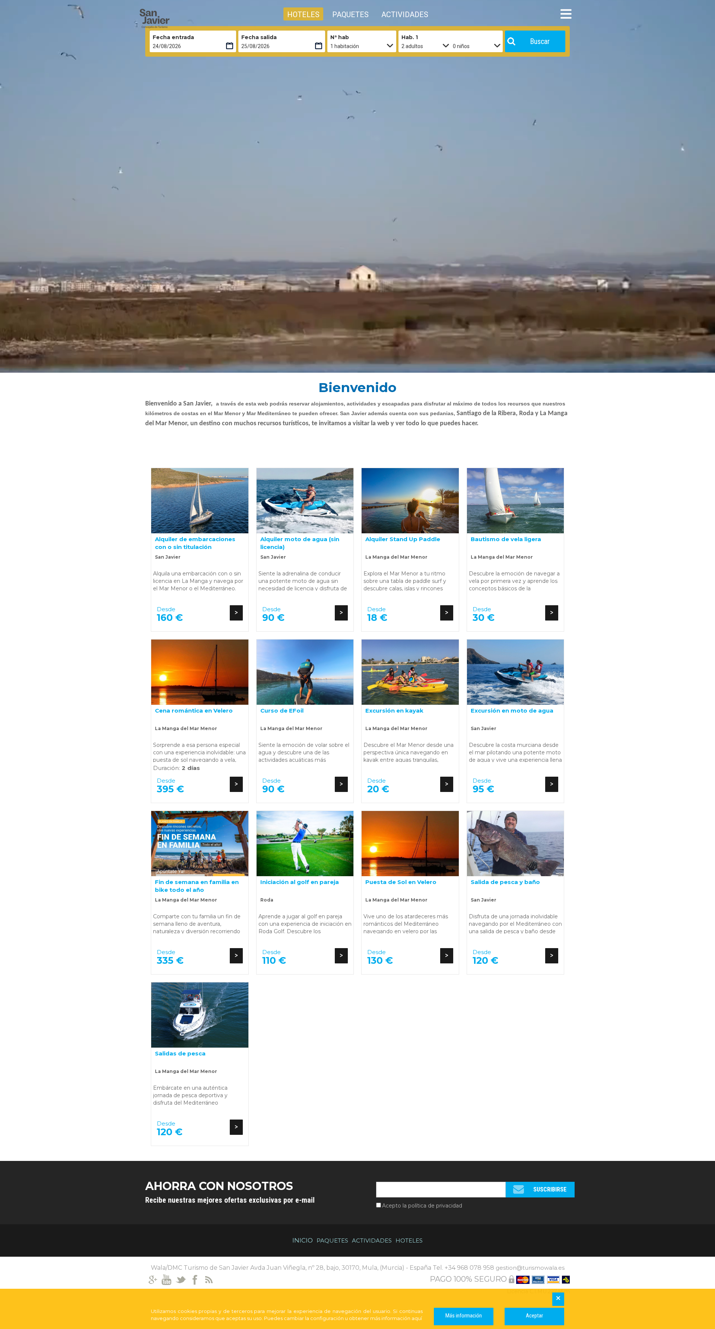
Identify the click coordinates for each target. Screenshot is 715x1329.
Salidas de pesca (180, 1053)
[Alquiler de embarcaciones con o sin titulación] (199, 500)
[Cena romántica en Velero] (199, 672)
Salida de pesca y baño (505, 882)
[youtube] (166, 1278)
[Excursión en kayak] (410, 672)
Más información (463, 1315)
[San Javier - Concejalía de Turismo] (173, 19)
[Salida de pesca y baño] (515, 843)
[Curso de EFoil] (305, 672)
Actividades (372, 1240)
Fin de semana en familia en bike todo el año (197, 885)
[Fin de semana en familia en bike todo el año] (199, 843)
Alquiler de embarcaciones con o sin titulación (195, 543)
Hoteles (409, 1240)
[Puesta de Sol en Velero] (410, 843)
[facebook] (195, 1278)
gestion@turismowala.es (530, 1267)
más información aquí (396, 1318)
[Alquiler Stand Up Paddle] (410, 500)
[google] (152, 1278)
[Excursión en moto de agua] (515, 672)
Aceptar (534, 1315)
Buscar (540, 41)
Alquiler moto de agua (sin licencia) (299, 543)
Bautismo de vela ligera (506, 539)
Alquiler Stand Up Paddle (402, 539)
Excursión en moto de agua (512, 710)
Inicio (302, 1240)
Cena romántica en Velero (194, 710)
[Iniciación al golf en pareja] (305, 843)
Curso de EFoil (282, 710)
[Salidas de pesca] (199, 1015)
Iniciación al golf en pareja (299, 882)
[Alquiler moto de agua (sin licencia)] (305, 500)
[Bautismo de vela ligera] (515, 500)
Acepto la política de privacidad (422, 1205)
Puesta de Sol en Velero (400, 882)
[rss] (209, 1278)
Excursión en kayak (394, 710)
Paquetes (332, 1240)
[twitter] (180, 1278)
